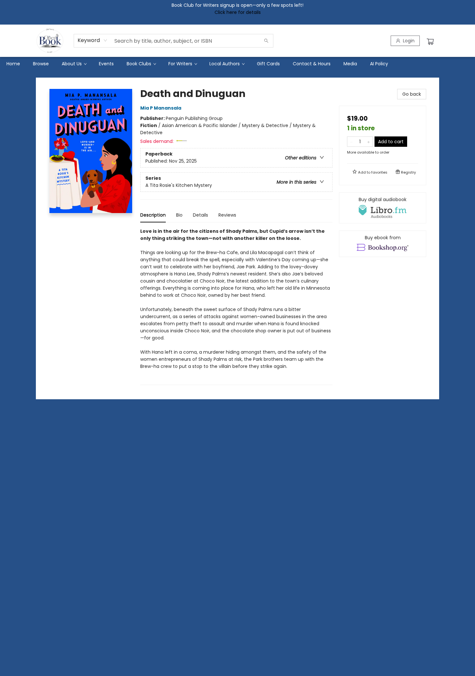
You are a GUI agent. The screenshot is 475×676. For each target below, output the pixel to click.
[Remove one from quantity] (351, 141)
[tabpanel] (236, 306)
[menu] (237, 63)
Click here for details (238, 12)
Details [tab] (200, 215)
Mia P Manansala (160, 108)
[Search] (266, 40)
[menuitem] (13, 63)
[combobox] (92, 40)
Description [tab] (153, 215)
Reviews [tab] (227, 215)
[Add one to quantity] (368, 141)
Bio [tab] (179, 215)
